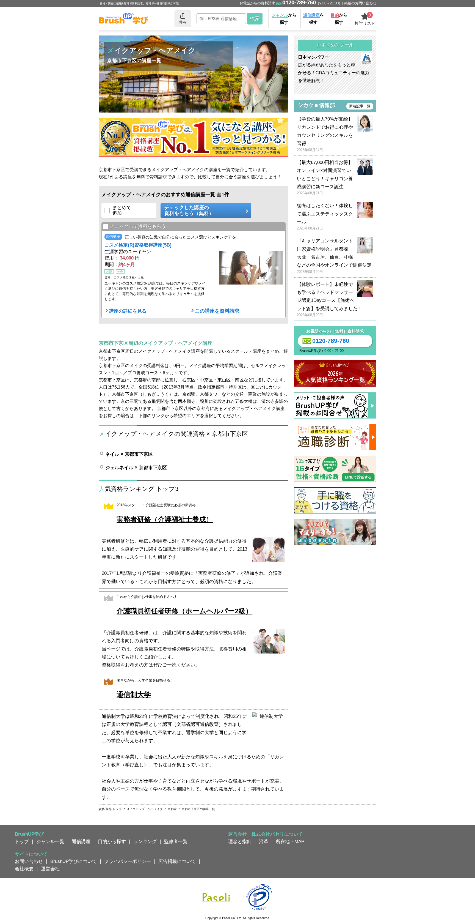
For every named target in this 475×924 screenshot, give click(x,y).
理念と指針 (240, 841)
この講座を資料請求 (217, 311)
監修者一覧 (175, 841)
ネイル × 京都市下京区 (129, 454)
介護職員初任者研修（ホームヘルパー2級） (184, 611)
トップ (22, 841)
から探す (284, 18)
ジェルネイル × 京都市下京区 (136, 467)
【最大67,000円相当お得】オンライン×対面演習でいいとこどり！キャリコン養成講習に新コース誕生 (325, 177)
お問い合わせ (29, 861)
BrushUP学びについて (73, 861)
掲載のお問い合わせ (360, 3)
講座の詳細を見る (128, 310)
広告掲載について (177, 861)
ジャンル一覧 (50, 841)
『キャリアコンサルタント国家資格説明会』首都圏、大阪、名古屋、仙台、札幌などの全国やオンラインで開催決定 (334, 256)
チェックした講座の (189, 210)
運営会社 (50, 868)
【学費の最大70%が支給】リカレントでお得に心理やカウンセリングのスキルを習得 (325, 134)
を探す (313, 18)
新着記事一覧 (360, 106)
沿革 (263, 841)
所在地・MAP (290, 841)
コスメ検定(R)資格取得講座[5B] (138, 244)
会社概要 (24, 868)
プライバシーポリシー (127, 861)
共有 (183, 22)
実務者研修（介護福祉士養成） (165, 519)
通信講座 (81, 841)
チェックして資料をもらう (138, 226)
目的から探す (112, 841)
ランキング (145, 841)
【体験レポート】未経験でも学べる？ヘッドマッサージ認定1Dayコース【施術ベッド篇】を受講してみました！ (329, 299)
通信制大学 (134, 694)
